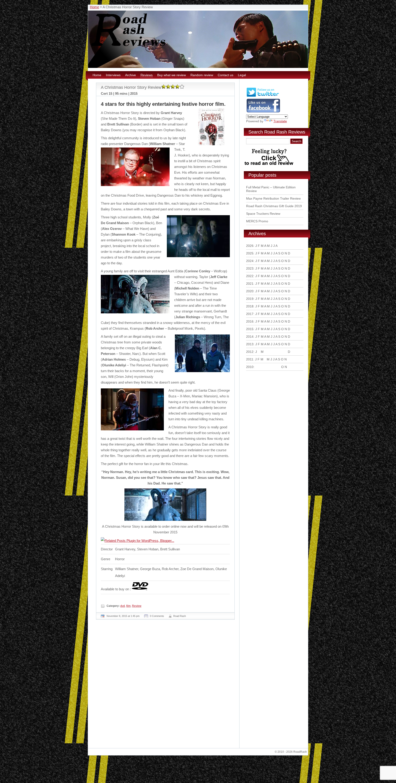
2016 (249, 321)
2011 (249, 359)
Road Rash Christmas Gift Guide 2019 (274, 206)
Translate (280, 121)
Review (136, 605)
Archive (130, 75)
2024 (249, 261)
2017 (249, 314)
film (128, 605)
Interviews (113, 75)
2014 (249, 336)
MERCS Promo (257, 221)
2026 (249, 246)
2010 (249, 367)
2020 (249, 291)
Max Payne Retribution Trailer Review (273, 198)
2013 (249, 344)
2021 (249, 283)
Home (94, 7)
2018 (249, 306)
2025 (249, 253)
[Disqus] (166, 685)
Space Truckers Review (263, 213)
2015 (249, 329)
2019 (249, 299)
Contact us (225, 75)
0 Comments (157, 616)
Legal (242, 75)
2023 (249, 268)
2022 (249, 276)
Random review (201, 75)
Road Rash (179, 616)
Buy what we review (171, 75)
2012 (249, 352)
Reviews (146, 75)
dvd (122, 605)
